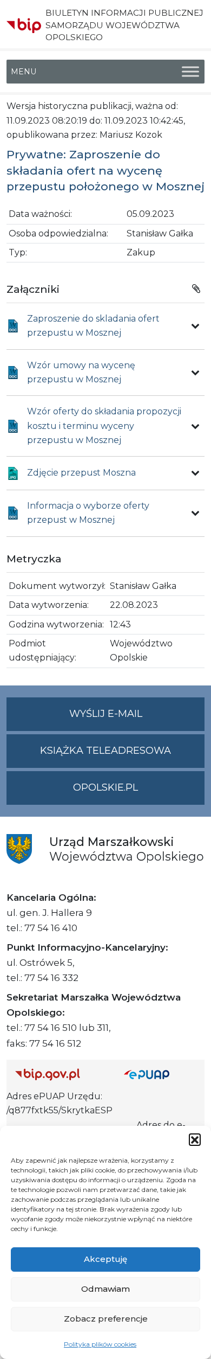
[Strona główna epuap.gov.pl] (160, 1074)
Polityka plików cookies (100, 1344)
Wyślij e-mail (137, 719)
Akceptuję (105, 1259)
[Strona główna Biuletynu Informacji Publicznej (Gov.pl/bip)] (60, 1074)
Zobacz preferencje (106, 1318)
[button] (194, 1139)
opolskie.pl (105, 787)
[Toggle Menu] (190, 72)
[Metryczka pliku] (195, 326)
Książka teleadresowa (105, 751)
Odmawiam (105, 1289)
